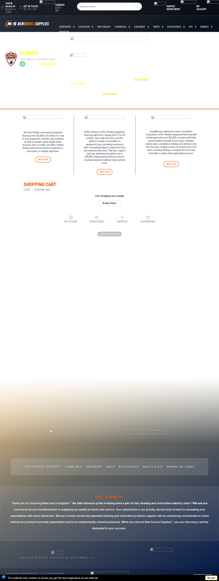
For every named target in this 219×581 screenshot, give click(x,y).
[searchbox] (109, 6)
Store (27, 189)
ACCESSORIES (174, 27)
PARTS (156, 27)
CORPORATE (65, 27)
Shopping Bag (148, 221)
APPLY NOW (43, 159)
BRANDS (205, 27)
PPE (191, 27)
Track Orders (96, 221)
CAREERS (60, 5)
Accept (211, 577)
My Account (71, 221)
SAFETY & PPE (153, 467)
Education (84, 27)
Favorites (122, 221)
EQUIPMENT (139, 27)
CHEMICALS (120, 27)
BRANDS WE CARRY (180, 467)
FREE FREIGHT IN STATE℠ (43, 467)
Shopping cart (42, 189)
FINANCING (64, 32)
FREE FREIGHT (104, 27)
